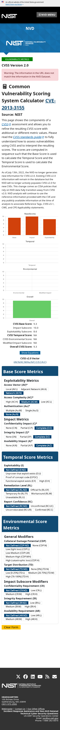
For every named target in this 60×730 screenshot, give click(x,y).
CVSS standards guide (27, 137)
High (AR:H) (31, 619)
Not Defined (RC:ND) (16, 506)
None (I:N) (11, 436)
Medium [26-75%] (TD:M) (41, 572)
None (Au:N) (12, 414)
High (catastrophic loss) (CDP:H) (22, 560)
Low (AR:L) (36, 615)
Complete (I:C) (42, 436)
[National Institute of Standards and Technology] (22, 686)
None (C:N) (11, 427)
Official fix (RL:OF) (40, 489)
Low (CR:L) (36, 590)
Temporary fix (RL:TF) (17, 493)
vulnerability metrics (17, 59)
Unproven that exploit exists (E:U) (23, 473)
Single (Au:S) (31, 410)
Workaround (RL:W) (41, 493)
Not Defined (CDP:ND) (17, 545)
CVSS (5, 124)
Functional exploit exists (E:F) (21, 481)
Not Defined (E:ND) (16, 469)
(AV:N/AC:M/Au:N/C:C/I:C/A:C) (30, 362)
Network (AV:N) (14, 392)
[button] (47, 14)
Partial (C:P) (27, 427)
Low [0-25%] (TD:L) (15, 572)
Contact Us (20, 708)
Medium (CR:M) (14, 594)
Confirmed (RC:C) (44, 509)
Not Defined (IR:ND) (16, 602)
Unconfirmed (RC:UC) (42, 506)
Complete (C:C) (44, 427)
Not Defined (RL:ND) (16, 489)
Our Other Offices (36, 708)
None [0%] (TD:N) (40, 569)
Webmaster (7, 708)
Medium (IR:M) (13, 606)
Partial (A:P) (27, 445)
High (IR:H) (30, 606)
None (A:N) (11, 445)
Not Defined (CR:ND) (16, 590)
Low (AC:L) (46, 401)
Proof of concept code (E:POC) (22, 477)
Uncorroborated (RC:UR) (19, 509)
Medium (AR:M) (14, 619)
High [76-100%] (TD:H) (17, 576)
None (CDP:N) (40, 545)
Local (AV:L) (12, 389)
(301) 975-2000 (9, 704)
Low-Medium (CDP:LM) (18, 552)
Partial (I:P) (25, 436)
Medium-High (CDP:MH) (18, 556)
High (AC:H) (12, 401)
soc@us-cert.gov (50, 718)
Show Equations (30, 352)
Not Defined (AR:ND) (16, 615)
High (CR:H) (31, 594)
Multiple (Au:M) (14, 410)
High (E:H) (44, 481)
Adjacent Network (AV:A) (34, 389)
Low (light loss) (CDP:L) (18, 549)
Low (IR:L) (35, 602)
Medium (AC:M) (29, 401)
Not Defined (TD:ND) (16, 569)
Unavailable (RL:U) (15, 497)
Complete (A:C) (44, 445)
